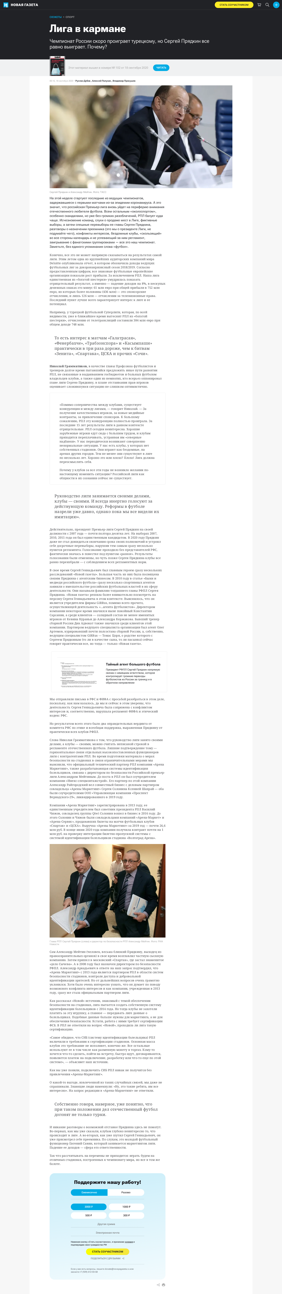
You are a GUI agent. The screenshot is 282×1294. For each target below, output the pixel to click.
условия (129, 1242)
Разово (125, 1192)
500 (87, 1215)
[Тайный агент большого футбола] (109, 672)
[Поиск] (267, 5)
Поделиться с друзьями (105, 1258)
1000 (125, 1206)
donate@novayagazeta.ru (117, 1269)
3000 (88, 1206)
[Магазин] (259, 5)
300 (125, 1215)
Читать (161, 67)
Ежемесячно (89, 1192)
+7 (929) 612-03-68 (89, 1272)
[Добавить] (276, 5)
